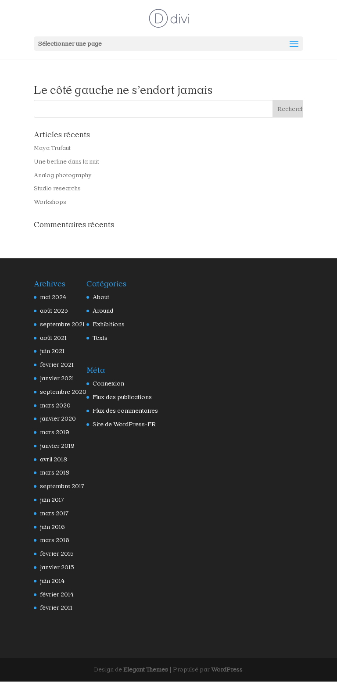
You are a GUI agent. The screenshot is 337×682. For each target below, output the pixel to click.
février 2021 (57, 364)
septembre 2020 (63, 391)
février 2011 (56, 607)
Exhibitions (109, 324)
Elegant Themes (145, 669)
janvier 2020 (58, 418)
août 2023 (54, 310)
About (101, 296)
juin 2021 (52, 350)
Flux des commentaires (125, 410)
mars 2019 (54, 432)
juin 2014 (52, 580)
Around (103, 310)
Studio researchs (57, 188)
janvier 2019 (57, 445)
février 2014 (57, 594)
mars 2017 (54, 513)
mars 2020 (55, 405)
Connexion (108, 383)
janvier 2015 (57, 567)
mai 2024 (53, 296)
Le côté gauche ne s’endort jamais (123, 89)
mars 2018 (54, 472)
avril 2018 (53, 459)
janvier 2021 (57, 378)
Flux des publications (122, 396)
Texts (100, 337)
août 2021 (53, 337)
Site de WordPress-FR (124, 424)
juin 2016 (52, 526)
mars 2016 (54, 539)
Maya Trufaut (52, 147)
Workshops (50, 201)
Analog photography (63, 175)
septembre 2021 (62, 324)
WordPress (227, 669)
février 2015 (57, 553)
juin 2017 (52, 499)
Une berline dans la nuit (66, 161)
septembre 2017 (62, 485)
